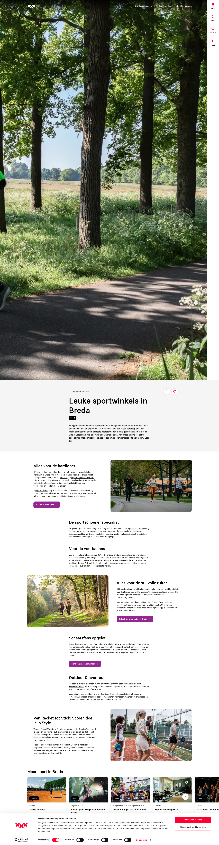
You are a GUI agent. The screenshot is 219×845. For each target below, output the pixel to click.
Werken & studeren (164, 6)
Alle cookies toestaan (192, 820)
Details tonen (142, 840)
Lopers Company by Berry (82, 477)
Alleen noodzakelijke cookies (193, 827)
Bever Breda (133, 683)
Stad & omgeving (184, 6)
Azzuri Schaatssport (114, 647)
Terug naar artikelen (80, 391)
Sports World (42, 490)
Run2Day (64, 477)
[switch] (80, 840)
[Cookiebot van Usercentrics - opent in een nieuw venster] (21, 840)
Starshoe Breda (137, 528)
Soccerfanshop (128, 555)
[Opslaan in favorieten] (174, 391)
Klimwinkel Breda (76, 686)
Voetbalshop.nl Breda (109, 555)
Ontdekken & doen (143, 6)
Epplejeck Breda (126, 589)
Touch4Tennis (85, 729)
